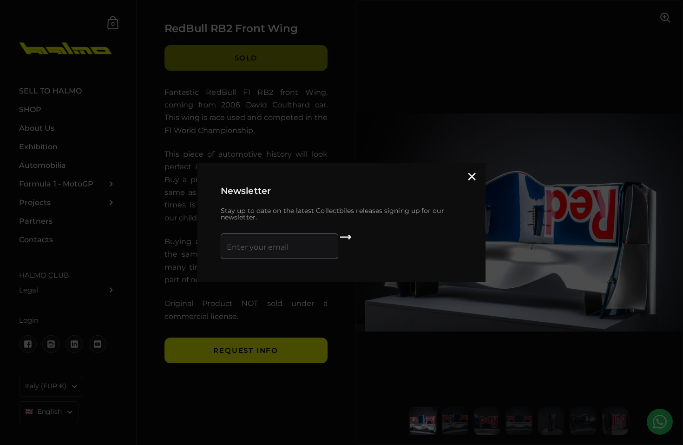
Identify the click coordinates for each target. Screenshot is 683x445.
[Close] (472, 177)
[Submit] (345, 240)
